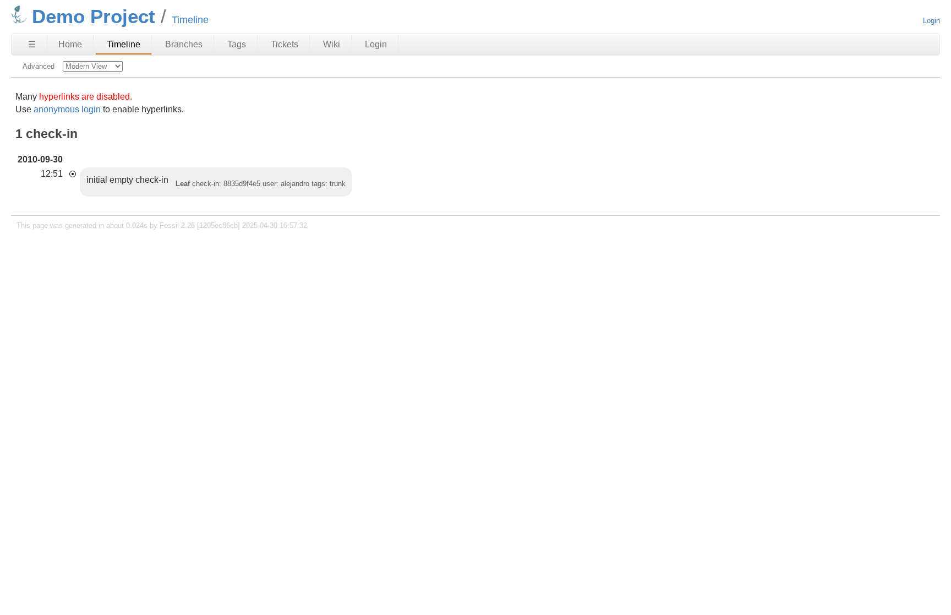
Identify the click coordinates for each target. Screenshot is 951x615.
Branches (184, 44)
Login (931, 21)
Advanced (38, 66)
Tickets (284, 44)
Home (70, 44)
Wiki (331, 44)
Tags (236, 44)
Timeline (123, 44)
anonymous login (67, 109)
